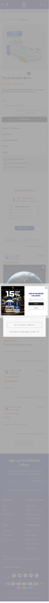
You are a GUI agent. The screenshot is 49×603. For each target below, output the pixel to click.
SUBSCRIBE (36, 303)
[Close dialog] (46, 288)
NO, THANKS (36, 307)
